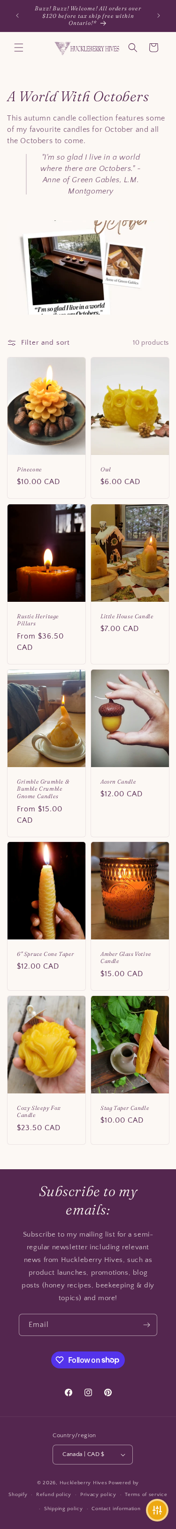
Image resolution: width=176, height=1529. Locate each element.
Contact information (116, 1509)
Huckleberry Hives (83, 1483)
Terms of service (146, 1494)
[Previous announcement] (17, 15)
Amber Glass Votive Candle (126, 957)
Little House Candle (126, 616)
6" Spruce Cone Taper (45, 953)
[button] (18, 47)
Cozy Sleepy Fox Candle (39, 1111)
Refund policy (53, 1494)
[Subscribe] (146, 1325)
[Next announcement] (158, 15)
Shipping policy (63, 1509)
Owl (105, 469)
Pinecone (29, 469)
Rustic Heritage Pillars (38, 620)
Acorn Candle (118, 781)
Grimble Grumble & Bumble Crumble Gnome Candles (43, 789)
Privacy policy (98, 1494)
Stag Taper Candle (124, 1107)
